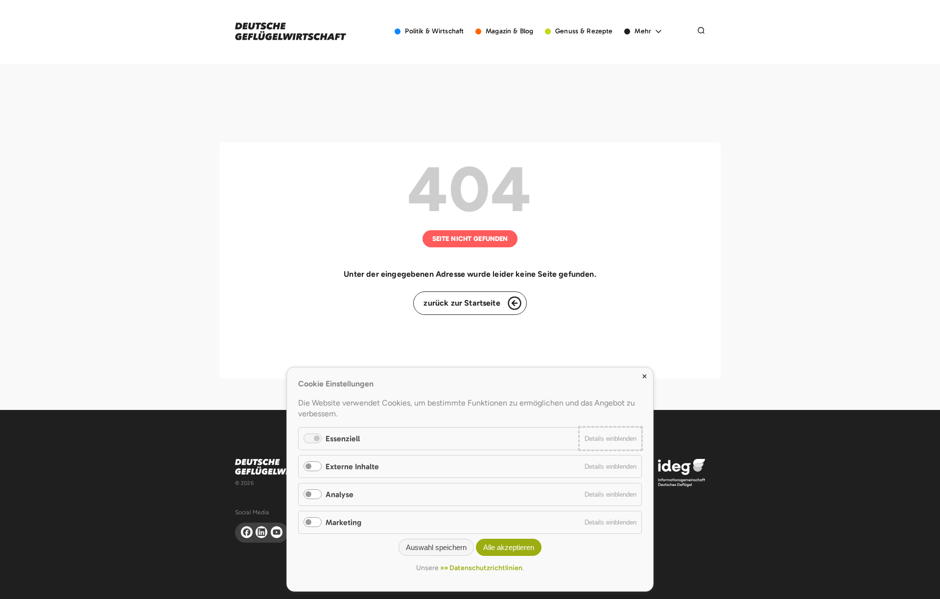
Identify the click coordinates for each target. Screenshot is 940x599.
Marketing (343, 522)
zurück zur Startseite (461, 303)
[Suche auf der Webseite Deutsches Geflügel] (701, 31)
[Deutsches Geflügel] (290, 31)
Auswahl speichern (436, 547)
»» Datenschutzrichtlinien (481, 568)
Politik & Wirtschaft (434, 31)
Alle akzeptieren (508, 547)
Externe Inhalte (352, 466)
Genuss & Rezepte (583, 31)
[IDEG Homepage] (681, 472)
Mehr (642, 31)
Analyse (339, 494)
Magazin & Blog (509, 31)
